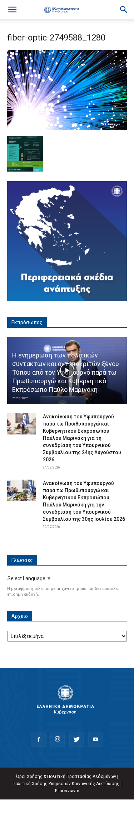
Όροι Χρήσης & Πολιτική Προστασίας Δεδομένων (66, 776)
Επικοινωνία (67, 790)
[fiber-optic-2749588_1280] (67, 128)
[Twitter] (76, 739)
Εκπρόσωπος (27, 322)
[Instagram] (57, 739)
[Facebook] (38, 739)
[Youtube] (95, 739)
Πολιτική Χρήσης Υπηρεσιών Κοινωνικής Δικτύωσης (66, 783)
